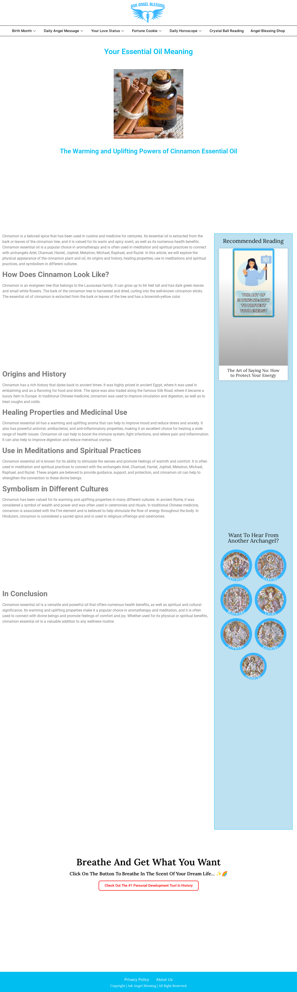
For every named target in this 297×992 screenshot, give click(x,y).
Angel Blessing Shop (268, 31)
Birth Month (22, 31)
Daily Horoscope (183, 31)
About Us (164, 979)
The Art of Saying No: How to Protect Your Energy (253, 373)
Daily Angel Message (61, 31)
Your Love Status (105, 31)
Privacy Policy (136, 979)
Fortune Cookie (145, 31)
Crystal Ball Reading (227, 31)
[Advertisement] (141, 191)
